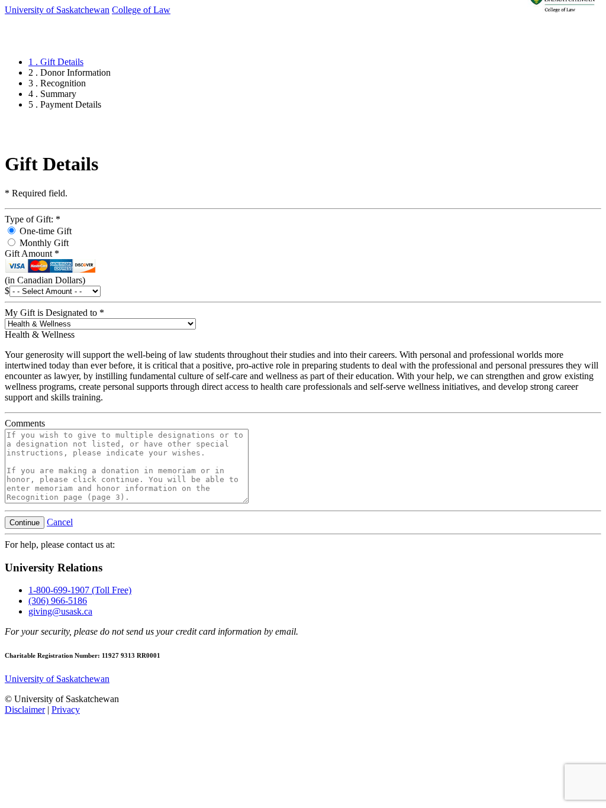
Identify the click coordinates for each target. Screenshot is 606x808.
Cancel (60, 522)
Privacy (65, 709)
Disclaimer (25, 709)
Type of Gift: (32, 219)
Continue (24, 522)
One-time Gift (44, 231)
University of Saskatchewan (57, 679)
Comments (25, 423)
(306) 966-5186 (57, 601)
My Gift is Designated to (54, 313)
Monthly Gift (43, 243)
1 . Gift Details (55, 62)
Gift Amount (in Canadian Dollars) (45, 266)
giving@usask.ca (60, 611)
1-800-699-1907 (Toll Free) (79, 590)
